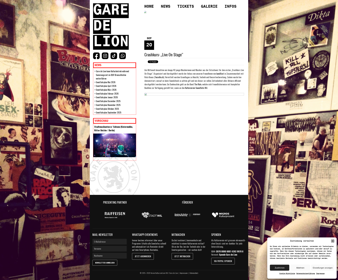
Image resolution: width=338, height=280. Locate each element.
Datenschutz (194, 273)
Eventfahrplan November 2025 (108, 105)
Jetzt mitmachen (182, 256)
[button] (332, 241)
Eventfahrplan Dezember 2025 (108, 101)
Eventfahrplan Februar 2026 (107, 93)
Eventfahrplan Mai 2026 (105, 82)
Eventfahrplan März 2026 (106, 89)
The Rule (197, 84)
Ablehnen (300, 267)
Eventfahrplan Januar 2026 (107, 97)
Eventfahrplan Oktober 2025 (107, 108)
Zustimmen (280, 267)
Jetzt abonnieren (143, 256)
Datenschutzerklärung (305, 273)
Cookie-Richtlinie (287, 273)
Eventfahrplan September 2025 (108, 112)
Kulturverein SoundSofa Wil (196, 87)
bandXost (220, 73)
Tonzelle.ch (159, 77)
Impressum (320, 273)
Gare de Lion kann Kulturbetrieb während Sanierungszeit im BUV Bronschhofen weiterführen (112, 75)
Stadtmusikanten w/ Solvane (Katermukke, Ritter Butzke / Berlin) (113, 128)
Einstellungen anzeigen (323, 267)
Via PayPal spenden (223, 261)
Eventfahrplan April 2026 (106, 86)
